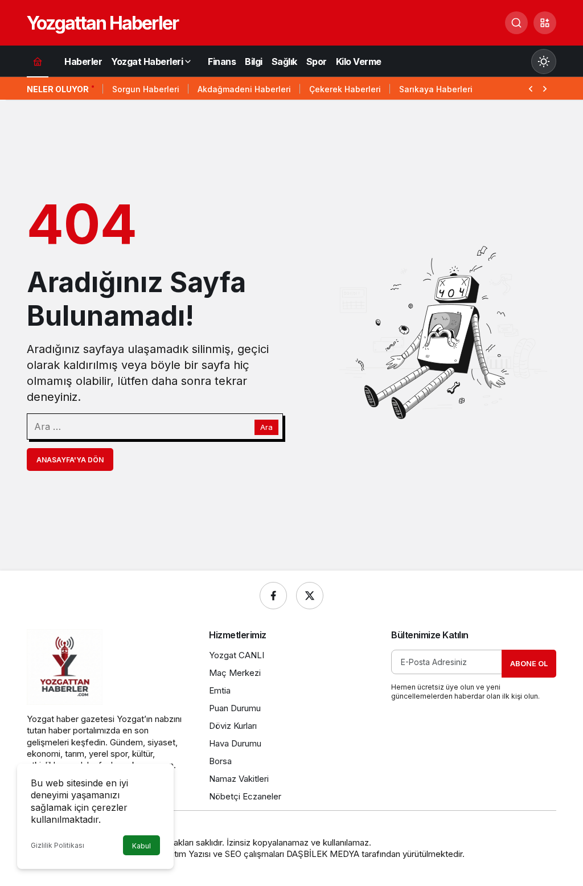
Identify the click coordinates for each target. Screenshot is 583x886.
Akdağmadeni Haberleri (244, 89)
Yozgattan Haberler (102, 23)
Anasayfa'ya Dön (70, 460)
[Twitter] (309, 595)
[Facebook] (273, 595)
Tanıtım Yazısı (184, 853)
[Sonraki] (544, 88)
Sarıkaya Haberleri (436, 89)
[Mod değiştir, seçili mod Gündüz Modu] (543, 61)
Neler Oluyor (58, 89)
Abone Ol (529, 663)
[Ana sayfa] (37, 61)
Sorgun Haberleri (145, 89)
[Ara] (516, 22)
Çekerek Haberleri (345, 89)
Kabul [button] (141, 846)
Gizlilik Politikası (57, 845)
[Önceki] (530, 88)
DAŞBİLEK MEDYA (322, 853)
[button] (544, 22)
